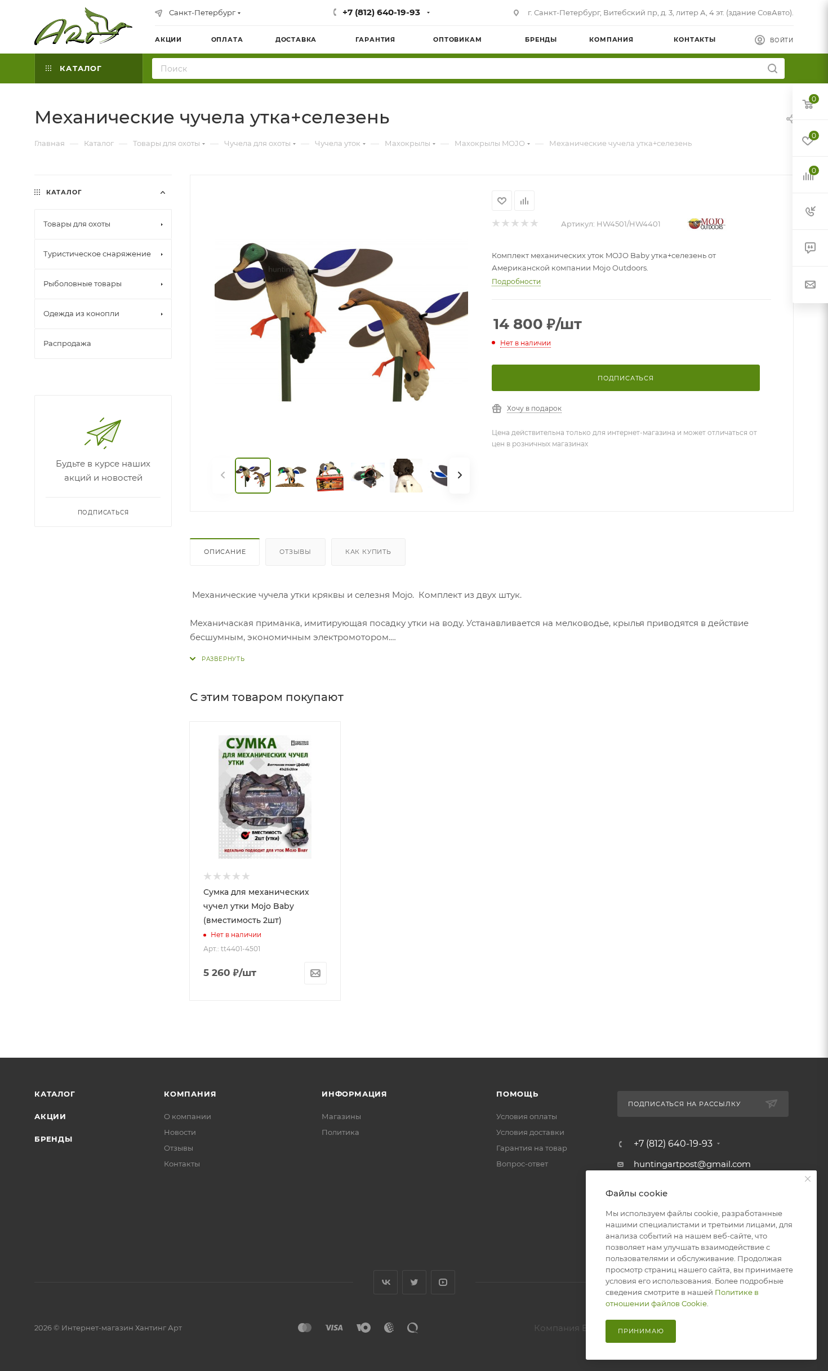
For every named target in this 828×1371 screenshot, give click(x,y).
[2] (505, 224)
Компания (190, 1093)
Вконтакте (385, 1282)
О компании (187, 1116)
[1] (495, 224)
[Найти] (772, 68)
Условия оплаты (526, 1116)
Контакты (182, 1163)
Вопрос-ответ (522, 1163)
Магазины (341, 1116)
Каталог (54, 1093)
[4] (524, 224)
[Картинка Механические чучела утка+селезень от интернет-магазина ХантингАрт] (341, 317)
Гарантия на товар (531, 1147)
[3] (514, 224)
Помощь (517, 1093)
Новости (180, 1132)
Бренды (53, 1138)
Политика (340, 1132)
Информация (355, 1093)
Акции (50, 1116)
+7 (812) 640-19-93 (381, 12)
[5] (533, 224)
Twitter (414, 1282)
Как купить (368, 552)
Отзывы (295, 552)
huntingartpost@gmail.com (692, 1164)
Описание (225, 552)
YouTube (443, 1282)
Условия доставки (530, 1132)
